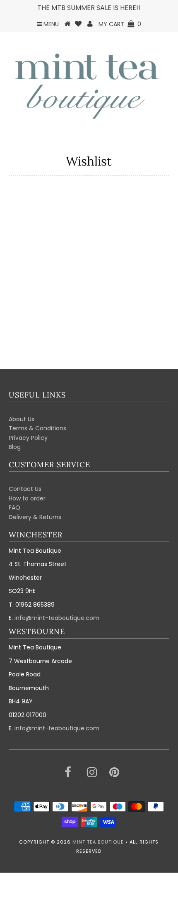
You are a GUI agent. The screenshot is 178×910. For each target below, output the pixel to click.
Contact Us (25, 489)
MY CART (120, 24)
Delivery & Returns (35, 517)
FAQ (14, 507)
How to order (27, 498)
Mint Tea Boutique (98, 842)
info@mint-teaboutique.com (56, 618)
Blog (15, 447)
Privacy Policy (28, 438)
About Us (21, 419)
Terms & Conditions (37, 428)
